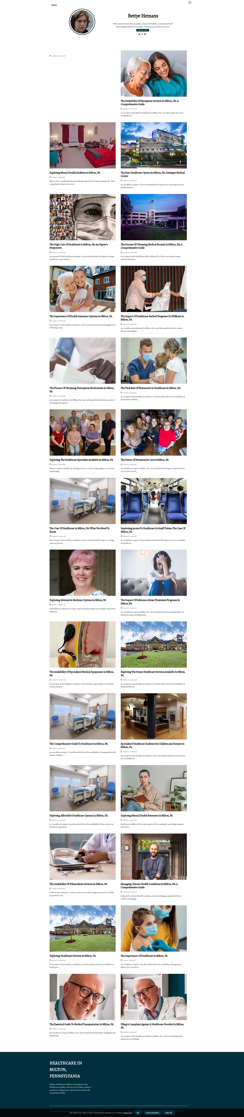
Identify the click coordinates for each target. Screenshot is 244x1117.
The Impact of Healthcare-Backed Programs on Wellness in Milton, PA (152, 318)
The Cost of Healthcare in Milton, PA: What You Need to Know (79, 530)
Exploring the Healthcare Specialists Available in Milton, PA (81, 459)
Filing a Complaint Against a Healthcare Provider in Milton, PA (152, 1026)
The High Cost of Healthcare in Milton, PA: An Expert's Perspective (79, 246)
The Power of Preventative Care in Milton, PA (145, 459)
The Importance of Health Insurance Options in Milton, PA (81, 316)
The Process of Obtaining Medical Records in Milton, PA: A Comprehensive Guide (151, 246)
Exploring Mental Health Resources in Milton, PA (147, 815)
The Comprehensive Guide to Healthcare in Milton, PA (79, 743)
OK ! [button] (137, 1113)
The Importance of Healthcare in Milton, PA (144, 955)
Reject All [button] (168, 1113)
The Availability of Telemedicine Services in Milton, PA (78, 884)
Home (54, 5)
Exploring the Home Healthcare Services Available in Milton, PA (153, 673)
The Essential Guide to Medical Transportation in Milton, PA (81, 1024)
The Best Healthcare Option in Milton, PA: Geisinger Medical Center (153, 174)
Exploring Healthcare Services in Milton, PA (73, 955)
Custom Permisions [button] (152, 1113)
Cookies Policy (127, 1113)
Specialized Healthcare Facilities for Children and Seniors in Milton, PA (152, 745)
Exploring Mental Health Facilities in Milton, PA (75, 172)
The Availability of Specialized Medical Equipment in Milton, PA (82, 673)
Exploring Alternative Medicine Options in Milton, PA (78, 600)
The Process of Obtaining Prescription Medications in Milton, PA (82, 389)
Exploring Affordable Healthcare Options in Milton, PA (79, 815)
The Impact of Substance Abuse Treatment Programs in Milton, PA (150, 601)
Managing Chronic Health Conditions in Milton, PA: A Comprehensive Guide (149, 885)
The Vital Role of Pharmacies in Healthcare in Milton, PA (150, 388)
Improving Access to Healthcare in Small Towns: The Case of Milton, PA (153, 530)
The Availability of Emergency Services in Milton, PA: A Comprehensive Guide (150, 102)
